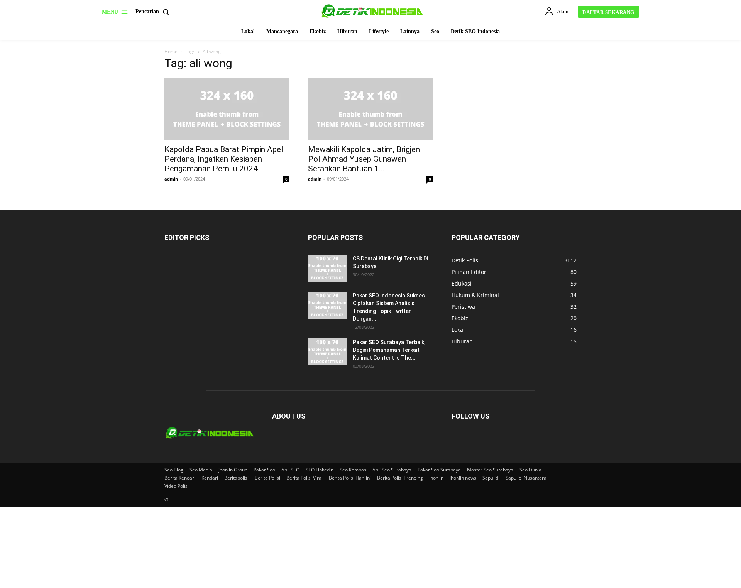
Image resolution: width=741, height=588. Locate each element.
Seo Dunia (530, 469)
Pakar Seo (264, 469)
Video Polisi (176, 486)
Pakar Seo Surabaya (439, 469)
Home (171, 51)
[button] (153, 11)
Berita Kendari (179, 478)
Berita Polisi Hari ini (350, 478)
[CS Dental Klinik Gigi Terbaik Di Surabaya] (327, 268)
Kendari (209, 478)
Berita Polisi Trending (400, 478)
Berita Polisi (267, 478)
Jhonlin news (463, 478)
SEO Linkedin (319, 469)
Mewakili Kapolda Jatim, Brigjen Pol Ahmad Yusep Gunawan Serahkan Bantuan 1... (364, 159)
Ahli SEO (290, 469)
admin (171, 179)
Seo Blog (173, 469)
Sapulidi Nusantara (526, 478)
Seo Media (200, 469)
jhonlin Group (232, 469)
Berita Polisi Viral (304, 478)
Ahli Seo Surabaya (391, 469)
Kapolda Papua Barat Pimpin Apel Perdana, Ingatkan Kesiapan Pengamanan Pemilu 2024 (223, 159)
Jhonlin (436, 478)
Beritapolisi (236, 478)
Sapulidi (490, 478)
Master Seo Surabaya (490, 469)
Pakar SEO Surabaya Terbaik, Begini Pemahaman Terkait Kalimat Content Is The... (389, 350)
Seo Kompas (353, 469)
